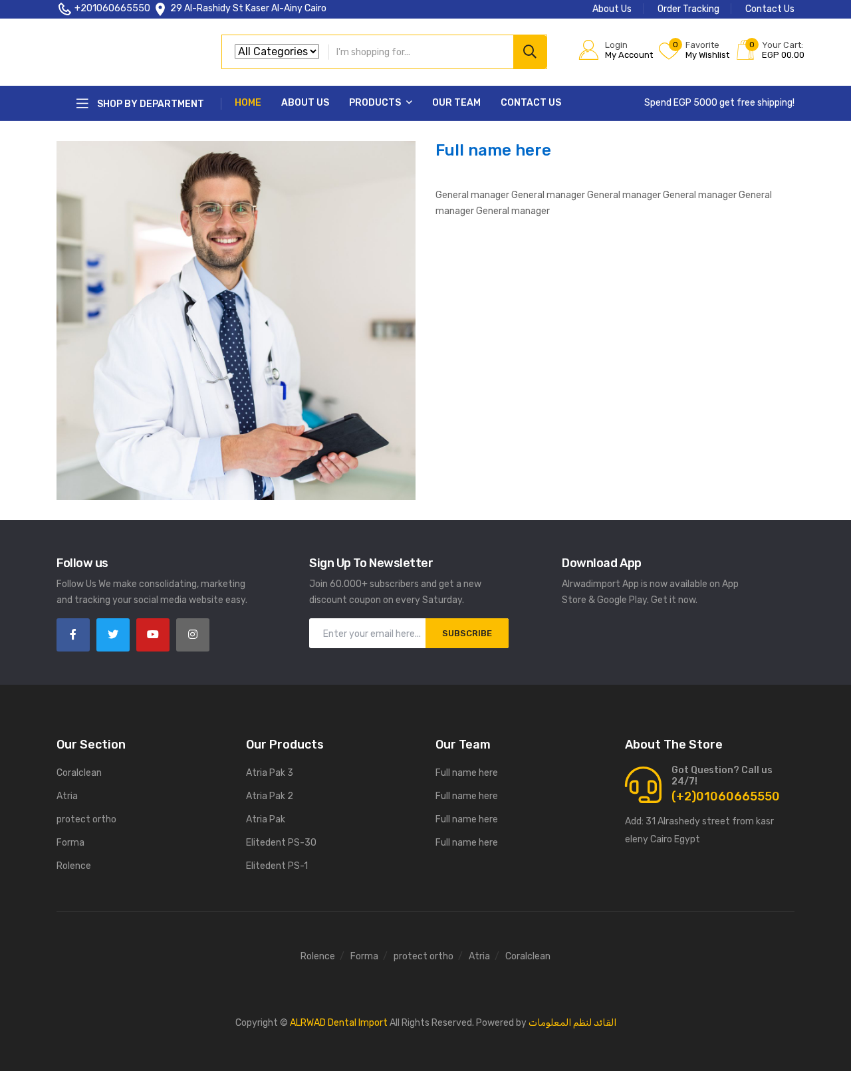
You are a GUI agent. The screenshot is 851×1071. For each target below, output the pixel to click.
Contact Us (769, 9)
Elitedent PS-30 (281, 842)
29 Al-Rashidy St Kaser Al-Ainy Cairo (248, 8)
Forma (70, 842)
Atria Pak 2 (269, 796)
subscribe (467, 633)
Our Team (456, 102)
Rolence (74, 866)
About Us (612, 9)
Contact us (531, 102)
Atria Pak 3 (269, 772)
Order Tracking (688, 9)
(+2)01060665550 (725, 796)
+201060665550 (112, 8)
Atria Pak (265, 819)
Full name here (466, 772)
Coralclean (79, 772)
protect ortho (86, 819)
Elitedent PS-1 (277, 866)
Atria (67, 796)
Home (248, 102)
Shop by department (149, 104)
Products (376, 102)
